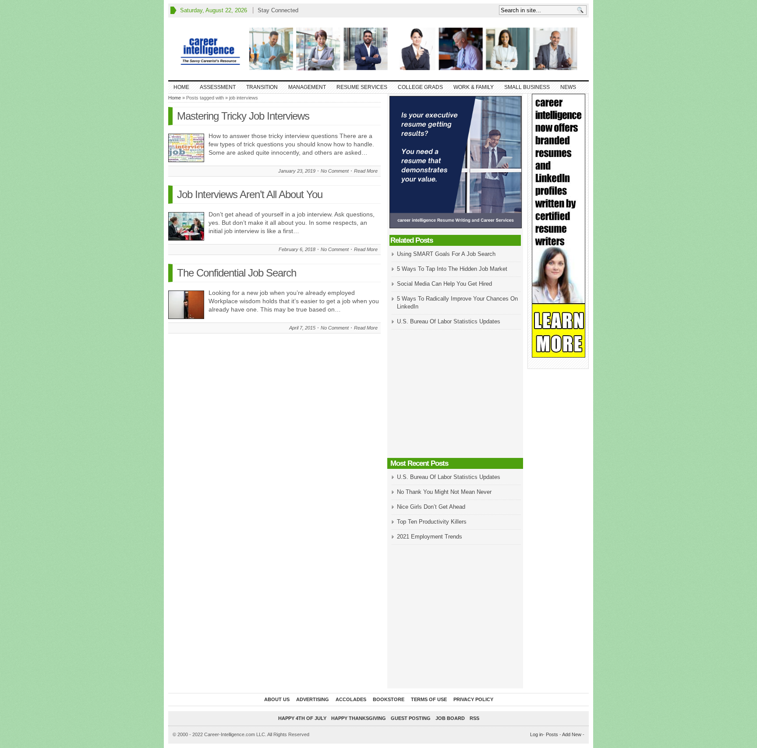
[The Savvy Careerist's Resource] (378, 49)
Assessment (218, 87)
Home (181, 87)
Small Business (527, 87)
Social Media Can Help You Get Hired (444, 283)
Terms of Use (429, 699)
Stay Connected (278, 10)
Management (307, 87)
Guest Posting (411, 718)
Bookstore (388, 699)
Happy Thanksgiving (358, 718)
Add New (571, 734)
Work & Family (473, 87)
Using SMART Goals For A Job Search (446, 254)
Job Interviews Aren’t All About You (249, 194)
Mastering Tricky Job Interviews (243, 116)
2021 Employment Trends (429, 536)
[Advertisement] (455, 394)
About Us (277, 699)
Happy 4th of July (302, 718)
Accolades (351, 699)
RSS (474, 718)
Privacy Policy (473, 699)
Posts (552, 734)
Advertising (312, 699)
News (568, 87)
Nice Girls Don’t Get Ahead (431, 506)
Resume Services (361, 87)
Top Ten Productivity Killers (432, 521)
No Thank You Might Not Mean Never (444, 492)
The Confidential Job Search (236, 273)
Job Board (450, 718)
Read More (366, 171)
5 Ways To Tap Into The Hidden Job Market (452, 269)
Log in (536, 734)
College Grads (420, 87)
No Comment (335, 171)
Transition (262, 87)
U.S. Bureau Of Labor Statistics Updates (448, 321)
